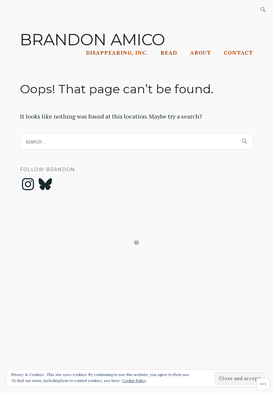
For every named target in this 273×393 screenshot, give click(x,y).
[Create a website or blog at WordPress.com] (136, 242)
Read (168, 52)
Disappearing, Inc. (117, 52)
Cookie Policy (134, 380)
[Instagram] (28, 184)
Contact (238, 52)
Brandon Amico (92, 39)
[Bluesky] (45, 184)
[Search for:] (263, 10)
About (200, 52)
